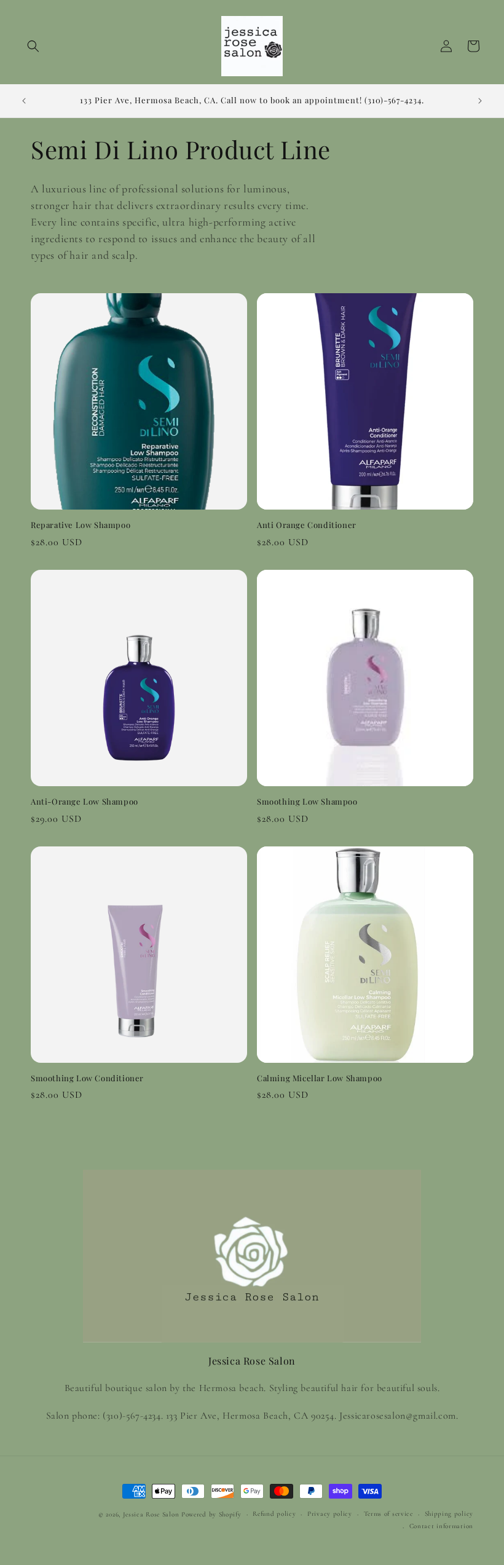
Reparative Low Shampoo (80, 525)
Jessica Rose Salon (151, 1514)
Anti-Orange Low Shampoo (84, 801)
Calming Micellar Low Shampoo (319, 1078)
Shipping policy (449, 1514)
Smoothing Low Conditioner (87, 1078)
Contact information (441, 1526)
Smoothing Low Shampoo (307, 801)
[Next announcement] (480, 100)
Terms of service (388, 1514)
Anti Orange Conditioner (306, 525)
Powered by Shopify (211, 1514)
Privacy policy (329, 1514)
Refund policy (274, 1514)
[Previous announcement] (23, 100)
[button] (33, 46)
